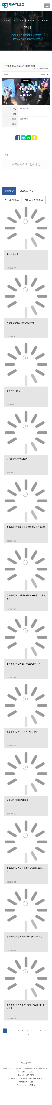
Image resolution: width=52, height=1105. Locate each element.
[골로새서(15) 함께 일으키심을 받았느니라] (26, 637)
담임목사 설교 (26, 191)
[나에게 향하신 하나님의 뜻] (26, 433)
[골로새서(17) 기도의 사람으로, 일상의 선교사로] (26, 501)
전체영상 (9, 191)
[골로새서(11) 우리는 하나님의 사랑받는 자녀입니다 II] (26, 978)
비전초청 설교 (12, 199)
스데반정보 (31, 1085)
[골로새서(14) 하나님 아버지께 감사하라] (26, 705)
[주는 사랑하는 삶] (26, 364)
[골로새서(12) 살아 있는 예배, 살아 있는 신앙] (26, 910)
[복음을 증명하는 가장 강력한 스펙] (26, 296)
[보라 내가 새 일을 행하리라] (26, 774)
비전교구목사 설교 (34, 199)
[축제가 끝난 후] (26, 228)
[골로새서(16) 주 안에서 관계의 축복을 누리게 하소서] (26, 569)
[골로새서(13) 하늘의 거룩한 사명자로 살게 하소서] (26, 842)
